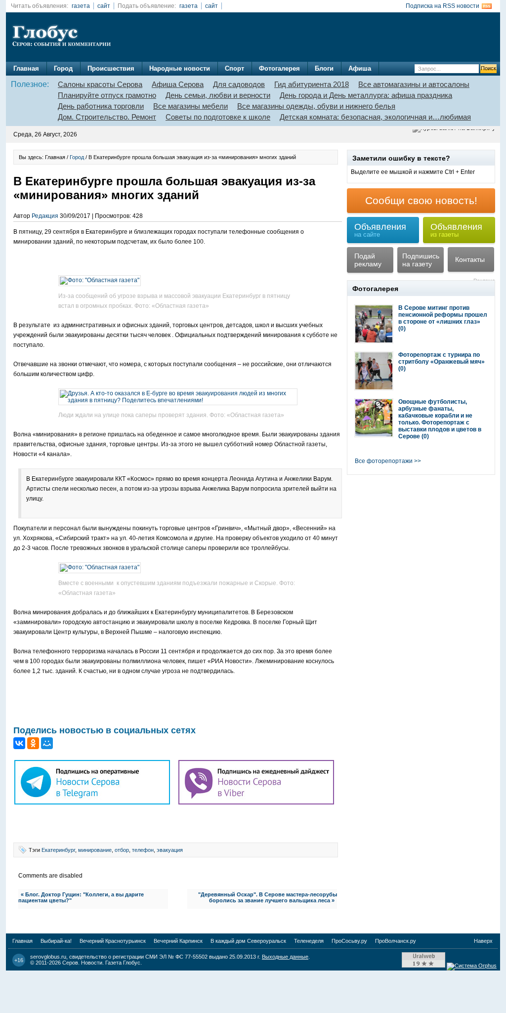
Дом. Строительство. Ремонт (107, 117)
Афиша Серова (178, 84)
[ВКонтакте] (19, 743)
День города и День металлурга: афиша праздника (366, 95)
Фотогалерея (279, 68)
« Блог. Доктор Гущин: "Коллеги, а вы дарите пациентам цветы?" (81, 897)
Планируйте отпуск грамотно (107, 95)
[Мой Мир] (47, 743)
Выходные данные (285, 957)
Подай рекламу (367, 260)
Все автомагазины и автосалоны (413, 84)
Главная (26, 68)
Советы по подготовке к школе (218, 117)
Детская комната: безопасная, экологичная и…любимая (375, 117)
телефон (143, 850)
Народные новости (179, 68)
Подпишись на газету (420, 260)
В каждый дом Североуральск (248, 941)
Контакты (470, 259)
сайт (103, 5)
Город (63, 68)
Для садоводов (239, 84)
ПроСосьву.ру (349, 941)
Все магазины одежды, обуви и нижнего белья (316, 106)
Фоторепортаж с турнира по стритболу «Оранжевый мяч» (441, 358)
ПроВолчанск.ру (395, 941)
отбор (122, 850)
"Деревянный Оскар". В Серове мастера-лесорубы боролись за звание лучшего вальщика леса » (267, 897)
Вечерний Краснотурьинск (113, 941)
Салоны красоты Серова (100, 84)
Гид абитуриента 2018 (311, 84)
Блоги (324, 68)
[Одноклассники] (33, 743)
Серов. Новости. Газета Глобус (101, 963)
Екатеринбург (58, 850)
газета (81, 5)
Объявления (380, 230)
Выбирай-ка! (56, 941)
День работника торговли (101, 106)
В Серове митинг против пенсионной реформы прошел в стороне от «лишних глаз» (442, 314)
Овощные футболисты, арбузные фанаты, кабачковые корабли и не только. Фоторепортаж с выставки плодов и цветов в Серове (439, 419)
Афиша (359, 68)
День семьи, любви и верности (218, 95)
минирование (95, 850)
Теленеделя (309, 941)
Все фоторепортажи (384, 461)
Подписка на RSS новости (442, 5)
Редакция (45, 215)
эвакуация (170, 850)
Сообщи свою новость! (421, 200)
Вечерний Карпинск (178, 941)
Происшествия (110, 68)
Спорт (234, 68)
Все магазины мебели (190, 106)
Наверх (483, 941)
